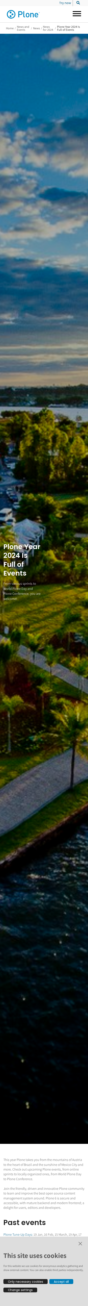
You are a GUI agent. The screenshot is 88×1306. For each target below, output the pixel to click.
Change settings (20, 1290)
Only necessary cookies (25, 1282)
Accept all (61, 1282)
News (36, 28)
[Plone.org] (23, 14)
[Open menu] (75, 14)
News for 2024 (48, 28)
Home (10, 28)
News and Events (23, 28)
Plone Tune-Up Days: (18, 1234)
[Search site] (77, 3)
